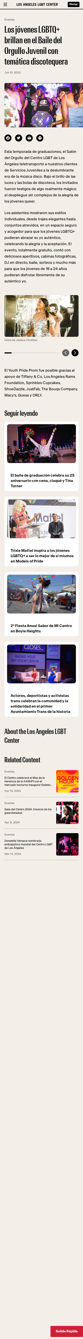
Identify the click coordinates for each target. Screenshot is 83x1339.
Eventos (9, 19)
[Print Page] (39, 138)
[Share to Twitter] (18, 138)
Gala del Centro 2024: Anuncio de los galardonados (28, 811)
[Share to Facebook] (8, 138)
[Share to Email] (29, 138)
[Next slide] (75, 352)
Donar (73, 4)
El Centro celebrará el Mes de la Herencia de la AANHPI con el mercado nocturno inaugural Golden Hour (27, 782)
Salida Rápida (67, 1331)
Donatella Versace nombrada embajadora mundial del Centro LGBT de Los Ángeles (28, 845)
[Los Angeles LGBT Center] (37, 4)
